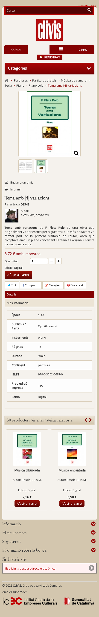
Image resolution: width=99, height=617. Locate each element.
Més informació (18, 303)
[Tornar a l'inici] (6, 80)
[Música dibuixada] (27, 449)
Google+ (54, 285)
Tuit (13, 285)
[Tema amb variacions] (25, 166)
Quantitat (11, 261)
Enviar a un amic (21, 182)
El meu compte (14, 532)
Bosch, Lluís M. (32, 480)
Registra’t (52, 57)
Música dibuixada (27, 470)
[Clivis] (49, 30)
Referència (12, 204)
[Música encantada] (72, 449)
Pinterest (76, 285)
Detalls (12, 294)
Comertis (56, 585)
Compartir (31, 285)
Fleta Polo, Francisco (35, 215)
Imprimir (16, 189)
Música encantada (72, 470)
